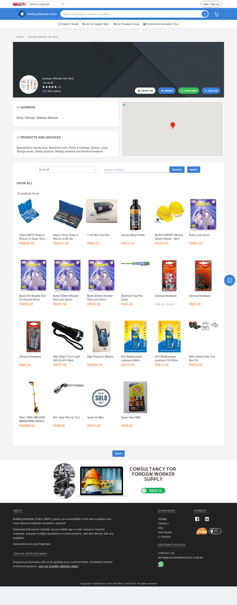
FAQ (160, 527)
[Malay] (24, 4)
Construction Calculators (162, 24)
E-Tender (164, 536)
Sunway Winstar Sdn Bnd (43, 37)
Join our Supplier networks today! (59, 566)
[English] (19, 4)
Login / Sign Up (211, 4)
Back (118, 453)
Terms (162, 518)
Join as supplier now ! (97, 24)
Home (20, 37)
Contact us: (166, 553)
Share (168, 90)
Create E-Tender (70, 24)
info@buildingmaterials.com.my (180, 557)
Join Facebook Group (127, 24)
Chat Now (190, 90)
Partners (165, 532)
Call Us (212, 90)
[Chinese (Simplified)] (15, 4)
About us (147, 90)
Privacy (163, 523)
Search (177, 169)
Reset (193, 169)
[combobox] (67, 169)
